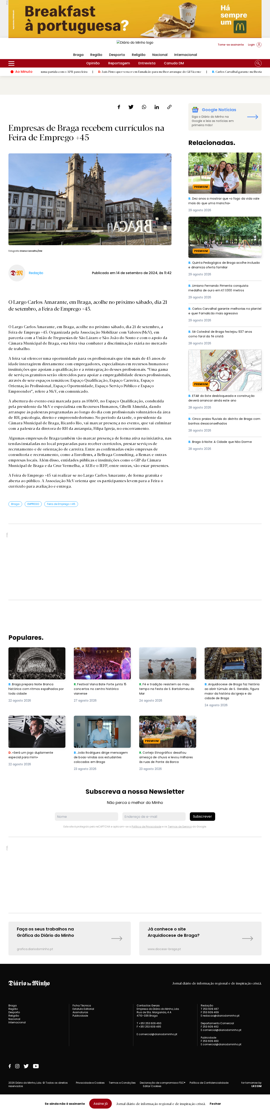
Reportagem (119, 63)
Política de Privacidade (146, 826)
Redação (207, 1005)
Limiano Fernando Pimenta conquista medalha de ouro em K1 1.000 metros (220, 288)
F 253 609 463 (210, 1041)
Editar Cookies (152, 1086)
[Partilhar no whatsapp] (144, 107)
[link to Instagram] (17, 1066)
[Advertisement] (135, 561)
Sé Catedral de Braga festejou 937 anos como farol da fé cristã (222, 334)
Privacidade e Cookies (90, 1083)
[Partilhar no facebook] (119, 107)
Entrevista (146, 63)
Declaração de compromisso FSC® (162, 1083)
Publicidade (80, 1015)
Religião (139, 54)
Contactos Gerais (148, 1005)
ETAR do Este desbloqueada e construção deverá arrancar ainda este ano (224, 355)
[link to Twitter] (26, 1066)
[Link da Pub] (135, 19)
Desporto (117, 54)
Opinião (93, 63)
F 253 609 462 (210, 1026)
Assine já (100, 1103)
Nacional (159, 54)
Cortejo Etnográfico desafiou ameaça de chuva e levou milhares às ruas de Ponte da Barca (164, 726)
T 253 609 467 (210, 1009)
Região (96, 54)
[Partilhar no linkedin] (157, 107)
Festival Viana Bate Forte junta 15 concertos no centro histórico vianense (102, 654)
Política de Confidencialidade (209, 1083)
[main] (135, 529)
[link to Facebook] (9, 1066)
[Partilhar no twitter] (131, 107)
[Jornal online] (30, 46)
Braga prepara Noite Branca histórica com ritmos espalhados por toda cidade (33, 654)
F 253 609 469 (210, 1012)
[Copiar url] (169, 107)
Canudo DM (174, 63)
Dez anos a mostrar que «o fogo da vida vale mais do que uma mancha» (222, 157)
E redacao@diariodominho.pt (220, 1015)
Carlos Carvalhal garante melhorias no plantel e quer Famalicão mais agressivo (223, 311)
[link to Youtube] (36, 1066)
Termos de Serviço (180, 826)
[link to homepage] (135, 44)
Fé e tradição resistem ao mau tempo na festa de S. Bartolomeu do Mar (167, 654)
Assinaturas (80, 1012)
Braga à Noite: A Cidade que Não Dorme (222, 442)
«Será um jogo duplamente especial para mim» (31, 721)
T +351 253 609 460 (149, 1023)
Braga (78, 54)
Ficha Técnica (82, 1005)
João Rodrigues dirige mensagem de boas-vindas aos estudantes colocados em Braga (102, 723)
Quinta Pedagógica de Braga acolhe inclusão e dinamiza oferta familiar (219, 222)
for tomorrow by (251, 1084)
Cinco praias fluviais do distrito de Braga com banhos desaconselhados (223, 421)
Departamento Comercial (217, 1023)
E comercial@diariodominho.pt (157, 1034)
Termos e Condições (122, 1083)
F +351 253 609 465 (149, 1026)
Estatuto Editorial (83, 1009)
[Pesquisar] (258, 63)
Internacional (185, 54)
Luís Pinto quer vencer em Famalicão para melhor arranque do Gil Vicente (115, 71)
